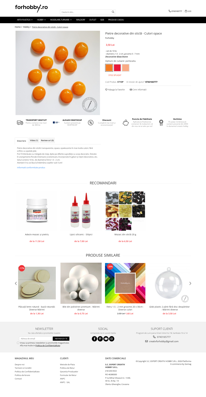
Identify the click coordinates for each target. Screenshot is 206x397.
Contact (18, 378)
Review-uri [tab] (47, 140)
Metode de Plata (67, 364)
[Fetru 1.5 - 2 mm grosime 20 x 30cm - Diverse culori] (125, 283)
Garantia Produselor (69, 371)
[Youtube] (106, 338)
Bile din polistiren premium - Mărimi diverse (81, 308)
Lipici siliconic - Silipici (81, 234)
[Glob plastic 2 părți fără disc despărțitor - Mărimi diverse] (169, 283)
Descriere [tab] (21, 140)
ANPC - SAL (65, 382)
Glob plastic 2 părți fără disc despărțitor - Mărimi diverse (169, 308)
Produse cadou (116, 19)
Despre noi (19, 364)
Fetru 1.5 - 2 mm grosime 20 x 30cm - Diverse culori (125, 308)
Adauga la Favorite (116, 89)
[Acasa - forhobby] (34, 8)
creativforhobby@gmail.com (164, 341)
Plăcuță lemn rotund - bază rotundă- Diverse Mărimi (36, 308)
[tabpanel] (58, 73)
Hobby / (27, 26)
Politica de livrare (22, 375)
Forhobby (109, 38)
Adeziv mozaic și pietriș (37, 234)
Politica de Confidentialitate (47, 345)
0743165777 (163, 336)
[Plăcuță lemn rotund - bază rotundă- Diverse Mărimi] (36, 283)
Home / (19, 26)
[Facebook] (94, 338)
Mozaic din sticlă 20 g (125, 234)
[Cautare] (113, 11)
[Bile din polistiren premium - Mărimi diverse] (81, 283)
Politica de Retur (67, 368)
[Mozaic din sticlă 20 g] (125, 210)
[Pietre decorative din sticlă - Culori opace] (58, 73)
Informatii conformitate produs (31, 167)
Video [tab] (34, 140)
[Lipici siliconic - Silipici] (81, 210)
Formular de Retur (68, 375)
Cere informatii (139, 89)
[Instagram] (111, 338)
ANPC (62, 378)
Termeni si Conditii (23, 368)
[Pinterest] (100, 338)
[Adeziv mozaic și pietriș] (36, 210)
